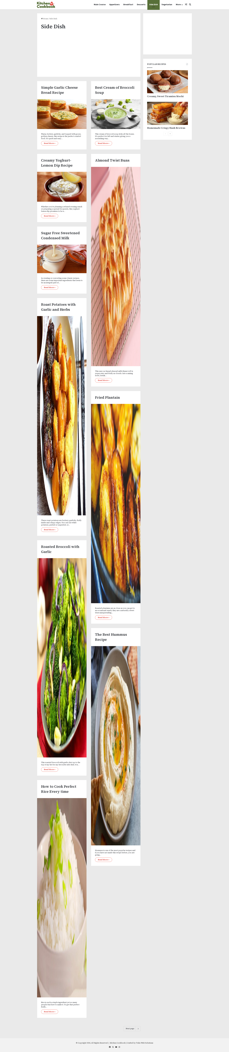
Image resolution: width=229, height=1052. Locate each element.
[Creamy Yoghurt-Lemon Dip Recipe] (62, 187)
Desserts (141, 4)
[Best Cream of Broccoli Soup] (115, 114)
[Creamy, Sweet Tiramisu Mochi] (167, 81)
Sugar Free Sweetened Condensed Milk (60, 235)
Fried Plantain (107, 397)
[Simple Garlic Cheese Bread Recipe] (62, 114)
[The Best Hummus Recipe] (115, 745)
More (178, 4)
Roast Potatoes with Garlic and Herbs (58, 307)
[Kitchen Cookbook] (46, 4)
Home (45, 19)
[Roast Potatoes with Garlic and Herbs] (62, 415)
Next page (130, 1028)
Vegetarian (167, 4)
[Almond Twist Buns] (115, 266)
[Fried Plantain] (115, 503)
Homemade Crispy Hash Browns (166, 128)
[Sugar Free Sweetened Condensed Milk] (62, 259)
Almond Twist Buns (112, 160)
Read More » (49, 143)
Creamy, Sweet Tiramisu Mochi (165, 96)
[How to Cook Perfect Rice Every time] (62, 897)
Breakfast (128, 4)
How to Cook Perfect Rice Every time (58, 789)
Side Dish (153, 4)
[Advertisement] (88, 51)
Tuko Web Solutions (144, 1043)
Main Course (100, 4)
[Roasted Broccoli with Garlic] (62, 657)
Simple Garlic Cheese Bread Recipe (59, 90)
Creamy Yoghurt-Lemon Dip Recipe (57, 163)
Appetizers (114, 4)
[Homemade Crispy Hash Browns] (167, 113)
